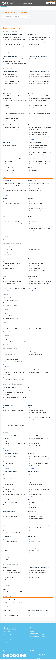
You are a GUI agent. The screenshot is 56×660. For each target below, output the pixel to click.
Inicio (4, 8)
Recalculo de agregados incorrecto (38, 105)
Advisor (31, 159)
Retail (4, 323)
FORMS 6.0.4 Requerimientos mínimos (39, 263)
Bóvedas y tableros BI (10, 454)
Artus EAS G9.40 (34, 170)
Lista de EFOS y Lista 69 (36, 550)
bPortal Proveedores (9, 479)
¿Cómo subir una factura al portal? (38, 514)
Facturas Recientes (35, 507)
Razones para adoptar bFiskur (11, 359)
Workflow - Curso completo (36, 190)
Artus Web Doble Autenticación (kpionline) (40, 137)
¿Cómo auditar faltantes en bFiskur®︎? (13, 61)
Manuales (32, 34)
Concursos (7, 536)
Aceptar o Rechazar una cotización (38, 544)
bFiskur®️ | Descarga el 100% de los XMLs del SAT (16, 361)
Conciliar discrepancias (10, 564)
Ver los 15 (7, 49)
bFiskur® (5, 432)
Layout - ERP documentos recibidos (12, 79)
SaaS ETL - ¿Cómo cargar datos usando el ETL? (40, 100)
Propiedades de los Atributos (11, 118)
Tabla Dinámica (8, 98)
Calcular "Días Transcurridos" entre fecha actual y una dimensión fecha (20, 113)
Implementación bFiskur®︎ (10, 74)
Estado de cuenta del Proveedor (38, 525)
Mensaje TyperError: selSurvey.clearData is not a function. (17, 278)
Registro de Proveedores (36, 482)
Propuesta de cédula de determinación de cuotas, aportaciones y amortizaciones (23, 443)
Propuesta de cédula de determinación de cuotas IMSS (17, 441)
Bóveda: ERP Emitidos (9, 448)
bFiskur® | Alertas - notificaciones (38, 39)
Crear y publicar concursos (11, 539)
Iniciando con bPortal (35, 500)
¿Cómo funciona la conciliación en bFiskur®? (40, 572)
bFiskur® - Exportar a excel (10, 374)
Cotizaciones (33, 536)
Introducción (7, 247)
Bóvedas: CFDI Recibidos (10, 570)
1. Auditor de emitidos (10, 458)
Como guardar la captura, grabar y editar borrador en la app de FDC (19, 288)
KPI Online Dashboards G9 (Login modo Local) (40, 150)
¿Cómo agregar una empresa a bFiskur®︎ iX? (40, 615)
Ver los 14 (7, 366)
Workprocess (8, 181)
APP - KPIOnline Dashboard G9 (37, 129)
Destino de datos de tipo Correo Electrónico (40, 286)
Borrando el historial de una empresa (13, 42)
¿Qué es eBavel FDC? (9, 249)
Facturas (31, 511)
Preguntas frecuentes (10, 56)
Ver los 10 (32, 213)
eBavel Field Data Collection (12, 243)
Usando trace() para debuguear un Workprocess (15, 190)
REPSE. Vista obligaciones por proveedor (14, 392)
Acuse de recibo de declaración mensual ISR (40, 458)
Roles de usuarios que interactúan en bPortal (14, 494)
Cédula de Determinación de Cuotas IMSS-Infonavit (42, 463)
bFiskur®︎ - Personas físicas (11, 354)
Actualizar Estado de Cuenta (37, 530)
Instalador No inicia (9, 161)
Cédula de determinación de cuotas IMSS (39, 465)
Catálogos (7, 258)
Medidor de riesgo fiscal (36, 443)
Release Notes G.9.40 (9, 170)
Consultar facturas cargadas (37, 518)
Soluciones (12, 8)
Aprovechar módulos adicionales (13, 384)
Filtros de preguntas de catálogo (38, 278)
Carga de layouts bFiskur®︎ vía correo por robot (41, 74)
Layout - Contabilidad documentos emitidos (40, 575)
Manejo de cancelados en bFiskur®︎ (38, 570)
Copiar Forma (33, 288)
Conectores (6, 586)
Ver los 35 (7, 468)
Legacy (6, 198)
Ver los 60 (32, 230)
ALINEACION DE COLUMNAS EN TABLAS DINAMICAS (41, 127)
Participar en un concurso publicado (12, 541)
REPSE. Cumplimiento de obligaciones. (13, 394)
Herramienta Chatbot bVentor (37, 328)
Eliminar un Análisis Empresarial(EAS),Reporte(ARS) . (42, 113)
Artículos (31, 352)
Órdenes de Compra (10, 511)
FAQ (30, 258)
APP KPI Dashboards (35, 142)
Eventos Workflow (34, 185)
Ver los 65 (7, 450)
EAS (30, 168)
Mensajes (6, 548)
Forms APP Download (35, 261)
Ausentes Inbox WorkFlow (10, 239)
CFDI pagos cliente (9, 577)
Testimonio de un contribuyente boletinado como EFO (16, 364)
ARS (30, 111)
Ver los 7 (32, 273)
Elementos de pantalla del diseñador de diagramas (42, 183)
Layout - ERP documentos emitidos (12, 81)
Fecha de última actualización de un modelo (14, 120)
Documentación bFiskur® (11, 436)
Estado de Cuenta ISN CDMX (11, 377)
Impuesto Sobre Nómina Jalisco (37, 44)
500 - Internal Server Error (10, 163)
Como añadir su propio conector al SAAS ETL (40, 98)
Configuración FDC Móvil (10, 283)
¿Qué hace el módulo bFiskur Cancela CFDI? (14, 410)
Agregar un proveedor (35, 487)
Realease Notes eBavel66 (36, 210)
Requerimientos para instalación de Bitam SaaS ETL (42, 81)
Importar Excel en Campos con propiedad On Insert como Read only (19, 201)
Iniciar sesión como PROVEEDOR (12, 504)
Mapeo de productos (9, 331)
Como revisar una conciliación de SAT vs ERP (40, 83)
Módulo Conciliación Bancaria (37, 445)
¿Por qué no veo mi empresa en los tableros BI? (15, 63)
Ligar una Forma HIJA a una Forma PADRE (13, 203)
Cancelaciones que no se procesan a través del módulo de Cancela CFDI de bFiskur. (23, 407)
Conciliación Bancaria (10, 423)
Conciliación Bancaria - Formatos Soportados (14, 425)
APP (5, 276)
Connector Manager (9, 125)
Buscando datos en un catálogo (12, 265)
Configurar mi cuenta (10, 31)
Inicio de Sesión (8, 500)
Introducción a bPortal (10, 482)
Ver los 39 (7, 582)
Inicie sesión (5, 20)
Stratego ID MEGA (9, 315)
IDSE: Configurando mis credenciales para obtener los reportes (18, 39)
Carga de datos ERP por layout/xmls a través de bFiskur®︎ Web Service (20, 379)
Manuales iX (7, 610)
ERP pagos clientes (9, 579)
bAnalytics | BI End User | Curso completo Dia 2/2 (15, 344)
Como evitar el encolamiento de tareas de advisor (16, 103)
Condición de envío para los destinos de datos (41, 281)
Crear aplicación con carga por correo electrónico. (41, 223)
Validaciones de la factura (36, 516)
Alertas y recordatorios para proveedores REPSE (41, 412)
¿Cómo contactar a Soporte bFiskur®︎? (13, 44)
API (4, 216)
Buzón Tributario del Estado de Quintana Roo (40, 42)
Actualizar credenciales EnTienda (12, 328)
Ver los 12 (32, 107)
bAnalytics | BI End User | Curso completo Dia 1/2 (15, 341)
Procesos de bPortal (9, 489)
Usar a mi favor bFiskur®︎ (10, 348)
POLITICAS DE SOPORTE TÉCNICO (12, 300)
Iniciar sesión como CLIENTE (11, 502)
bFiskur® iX (6, 607)
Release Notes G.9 (9, 172)
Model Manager (8, 111)
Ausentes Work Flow (9, 236)
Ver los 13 (7, 86)
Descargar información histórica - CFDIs (39, 438)
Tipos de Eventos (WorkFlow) (37, 188)
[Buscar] (28, 16)
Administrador (33, 276)
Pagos (5, 525)
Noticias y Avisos (34, 504)
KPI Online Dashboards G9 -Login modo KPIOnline (41, 152)
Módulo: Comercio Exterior (36, 354)
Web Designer (8, 93)
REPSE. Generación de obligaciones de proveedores (16, 390)
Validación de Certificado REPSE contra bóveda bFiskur (42, 415)
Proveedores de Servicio (10, 456)
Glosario (6, 557)
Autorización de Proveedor (36, 494)
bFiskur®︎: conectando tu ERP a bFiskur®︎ (13, 76)
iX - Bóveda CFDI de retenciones (12, 615)
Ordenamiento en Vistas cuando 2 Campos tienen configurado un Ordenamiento (22, 206)
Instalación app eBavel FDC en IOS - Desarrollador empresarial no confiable (21, 286)
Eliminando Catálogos (9, 268)
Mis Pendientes (34, 502)
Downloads (7, 142)
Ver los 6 (32, 419)
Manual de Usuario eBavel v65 (37, 206)
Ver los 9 (6, 402)
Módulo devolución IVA (35, 390)
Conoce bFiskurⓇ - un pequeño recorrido (40, 357)
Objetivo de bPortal (9, 484)
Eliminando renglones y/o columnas (12, 263)
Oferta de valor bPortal (10, 491)
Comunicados (33, 471)
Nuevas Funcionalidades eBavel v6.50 (39, 208)
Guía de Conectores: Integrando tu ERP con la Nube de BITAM (18, 591)
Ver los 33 (7, 107)
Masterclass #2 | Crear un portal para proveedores (41, 228)
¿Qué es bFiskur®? (9, 357)
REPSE (6, 399)
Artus (4, 90)
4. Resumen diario (9, 463)
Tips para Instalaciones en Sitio (13, 159)
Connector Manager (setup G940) (12, 129)
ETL (30, 93)
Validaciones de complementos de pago (13, 532)
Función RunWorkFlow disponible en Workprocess (16, 183)
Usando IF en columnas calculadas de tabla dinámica (16, 95)
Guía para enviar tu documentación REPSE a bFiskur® (42, 456)
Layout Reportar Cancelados (37, 577)
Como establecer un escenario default (39, 145)
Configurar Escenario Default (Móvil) (38, 147)
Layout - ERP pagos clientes (11, 83)
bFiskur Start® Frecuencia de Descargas (13, 602)
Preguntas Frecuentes (10, 352)
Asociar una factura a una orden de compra (40, 521)
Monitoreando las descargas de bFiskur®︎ (14, 58)
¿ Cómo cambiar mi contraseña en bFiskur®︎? (14, 46)
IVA (30, 387)
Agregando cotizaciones (36, 541)
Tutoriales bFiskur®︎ (34, 436)
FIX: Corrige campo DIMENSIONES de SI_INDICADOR (16, 116)
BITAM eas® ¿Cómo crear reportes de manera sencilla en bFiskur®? (19, 372)
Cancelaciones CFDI (9, 471)
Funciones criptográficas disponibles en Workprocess (17, 188)
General (5, 294)
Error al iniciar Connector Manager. (12, 127)
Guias (5, 589)
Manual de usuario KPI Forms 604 (38, 270)
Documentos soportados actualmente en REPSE (15, 397)
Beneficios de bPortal (9, 487)
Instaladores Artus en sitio (10, 145)
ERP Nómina (7, 438)
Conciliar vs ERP (8, 68)
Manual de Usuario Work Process (38, 201)
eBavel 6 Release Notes (36, 221)
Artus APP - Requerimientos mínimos (38, 134)
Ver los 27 (7, 195)
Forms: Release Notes (35, 268)
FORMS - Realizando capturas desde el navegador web (42, 265)
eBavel (5, 177)
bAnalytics (6, 336)
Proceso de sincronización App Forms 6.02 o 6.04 (15, 281)
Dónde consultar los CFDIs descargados (13, 575)
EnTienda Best (8, 326)
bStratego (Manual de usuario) (11, 318)
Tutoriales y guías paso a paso (13, 34)
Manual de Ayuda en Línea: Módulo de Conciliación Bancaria (17, 428)
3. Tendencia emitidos (9, 461)
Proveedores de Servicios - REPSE (38, 407)
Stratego (5, 310)
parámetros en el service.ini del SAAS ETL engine (41, 95)
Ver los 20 (32, 468)
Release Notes (8, 168)
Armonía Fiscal (33, 370)
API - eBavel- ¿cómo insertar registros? (13, 221)
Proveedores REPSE (9, 387)
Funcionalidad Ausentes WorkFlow (14, 234)
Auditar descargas (9, 53)
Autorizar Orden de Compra (11, 516)
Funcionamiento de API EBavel (11, 219)
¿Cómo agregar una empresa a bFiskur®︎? (14, 37)
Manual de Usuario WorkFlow (37, 203)
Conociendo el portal (35, 249)
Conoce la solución (9, 254)
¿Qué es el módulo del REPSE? (37, 410)
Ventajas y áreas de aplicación (11, 252)
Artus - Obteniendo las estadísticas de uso (40, 132)
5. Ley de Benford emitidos (11, 465)
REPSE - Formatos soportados (37, 448)
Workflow (32, 181)
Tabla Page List (8, 105)
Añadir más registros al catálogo (12, 261)
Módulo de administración (37, 247)
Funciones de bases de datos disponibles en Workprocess (18, 185)
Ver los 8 (32, 86)
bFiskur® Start (7, 596)
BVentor (31, 326)
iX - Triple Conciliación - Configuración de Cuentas (15, 613)
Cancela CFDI (7, 405)
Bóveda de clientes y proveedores (12, 572)
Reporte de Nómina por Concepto (38, 441)
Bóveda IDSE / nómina (9, 445)
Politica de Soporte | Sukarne (11, 305)
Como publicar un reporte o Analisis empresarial (15, 100)
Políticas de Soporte (10, 298)
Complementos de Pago (10, 530)
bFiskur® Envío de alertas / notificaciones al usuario (42, 37)
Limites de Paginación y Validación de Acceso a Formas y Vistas (18, 223)
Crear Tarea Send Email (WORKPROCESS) (14, 193)
